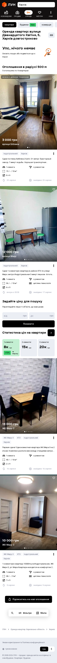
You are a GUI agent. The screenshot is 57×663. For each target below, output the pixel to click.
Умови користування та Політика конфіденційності (23, 642)
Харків (24, 153)
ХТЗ (19, 438)
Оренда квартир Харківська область (28, 629)
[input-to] (42, 315)
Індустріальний (11, 153)
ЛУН (4, 629)
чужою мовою (11, 649)
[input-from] (15, 315)
